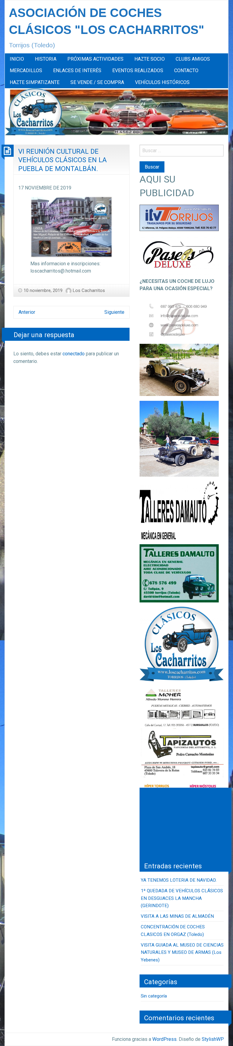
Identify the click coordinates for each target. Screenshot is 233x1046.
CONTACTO (186, 70)
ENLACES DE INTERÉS (77, 70)
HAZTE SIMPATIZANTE (34, 82)
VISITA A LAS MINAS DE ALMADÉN (177, 916)
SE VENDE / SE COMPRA (97, 82)
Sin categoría (154, 996)
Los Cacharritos (89, 290)
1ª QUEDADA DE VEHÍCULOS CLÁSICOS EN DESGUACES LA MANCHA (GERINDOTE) (182, 898)
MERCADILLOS (26, 70)
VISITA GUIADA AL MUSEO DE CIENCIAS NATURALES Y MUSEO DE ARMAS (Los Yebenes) (182, 952)
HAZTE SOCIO (149, 59)
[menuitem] (17, 59)
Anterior (27, 312)
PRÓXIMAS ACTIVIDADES (95, 59)
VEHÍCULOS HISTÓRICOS (162, 82)
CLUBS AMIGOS (193, 59)
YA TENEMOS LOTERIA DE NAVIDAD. (179, 880)
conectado (73, 354)
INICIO (17, 59)
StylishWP (213, 1039)
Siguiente (114, 312)
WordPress (164, 1039)
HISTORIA (45, 59)
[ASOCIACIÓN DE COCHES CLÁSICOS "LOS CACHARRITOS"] (116, 111)
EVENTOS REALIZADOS (137, 70)
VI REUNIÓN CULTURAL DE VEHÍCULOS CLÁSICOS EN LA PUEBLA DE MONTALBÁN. (62, 160)
